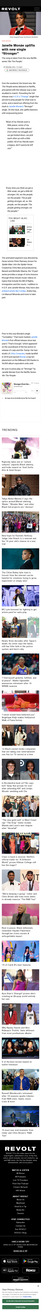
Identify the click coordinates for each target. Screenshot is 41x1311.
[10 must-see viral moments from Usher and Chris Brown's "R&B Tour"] (20, 1116)
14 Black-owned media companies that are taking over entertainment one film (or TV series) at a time (19, 752)
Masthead (20, 1203)
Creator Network (20, 1187)
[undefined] (17, 229)
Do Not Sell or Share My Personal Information (20, 1301)
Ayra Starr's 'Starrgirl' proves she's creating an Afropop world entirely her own (19, 996)
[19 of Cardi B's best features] (20, 951)
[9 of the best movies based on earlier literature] (20, 1048)
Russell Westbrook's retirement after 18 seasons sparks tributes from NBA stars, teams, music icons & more (18, 1097)
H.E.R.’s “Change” (21, 96)
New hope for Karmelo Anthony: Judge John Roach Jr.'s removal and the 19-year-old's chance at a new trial (19, 539)
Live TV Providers (20, 1180)
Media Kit (20, 1210)
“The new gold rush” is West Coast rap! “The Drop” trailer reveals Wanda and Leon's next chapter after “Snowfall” (19, 824)
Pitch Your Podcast (21, 1183)
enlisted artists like (10, 291)
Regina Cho (10, 67)
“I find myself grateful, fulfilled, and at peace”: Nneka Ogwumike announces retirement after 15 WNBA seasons (19, 681)
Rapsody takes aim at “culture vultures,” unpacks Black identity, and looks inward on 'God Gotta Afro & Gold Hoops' (18, 465)
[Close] (38, 1285)
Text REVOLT (20, 1229)
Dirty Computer (18, 353)
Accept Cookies (20, 1307)
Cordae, (22, 291)
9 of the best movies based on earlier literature (17, 1063)
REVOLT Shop (20, 1233)
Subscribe (20, 1222)
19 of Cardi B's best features (16, 965)
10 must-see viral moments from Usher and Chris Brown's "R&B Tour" (17, 1133)
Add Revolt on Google (18, 70)
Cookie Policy (27, 1297)
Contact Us (20, 1226)
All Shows (20, 1173)
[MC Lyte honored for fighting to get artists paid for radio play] (20, 595)
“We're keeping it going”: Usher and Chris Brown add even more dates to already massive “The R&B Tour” (19, 896)
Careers (20, 1213)
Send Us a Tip (20, 1206)
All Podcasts (20, 1177)
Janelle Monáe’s (16, 106)
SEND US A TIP (20, 1251)
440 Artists (20, 1190)
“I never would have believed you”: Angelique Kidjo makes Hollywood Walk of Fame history (18, 717)
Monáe (23, 357)
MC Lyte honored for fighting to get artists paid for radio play (19, 611)
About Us (20, 1199)
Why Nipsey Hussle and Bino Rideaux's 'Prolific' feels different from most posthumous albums (18, 1030)
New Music (6, 41)
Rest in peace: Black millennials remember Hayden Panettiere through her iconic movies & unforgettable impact (17, 932)
